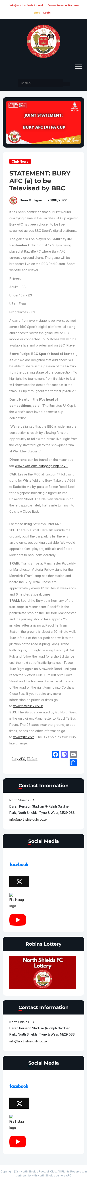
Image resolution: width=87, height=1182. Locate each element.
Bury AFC (18, 759)
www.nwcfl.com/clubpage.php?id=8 (41, 466)
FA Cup (32, 759)
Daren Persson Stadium (63, 5)
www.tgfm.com (23, 737)
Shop (37, 12)
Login (47, 12)
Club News (20, 161)
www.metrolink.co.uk (28, 706)
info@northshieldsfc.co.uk (27, 5)
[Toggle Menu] (78, 66)
